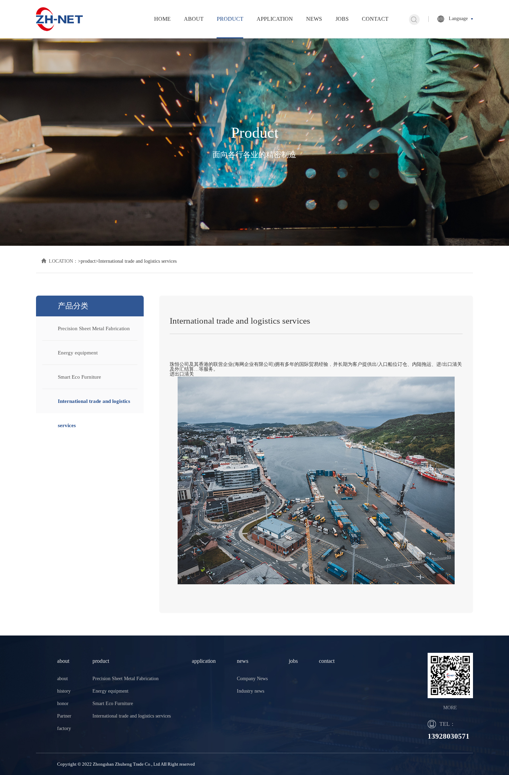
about (194, 19)
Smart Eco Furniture (79, 377)
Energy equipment (78, 352)
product (230, 19)
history (64, 691)
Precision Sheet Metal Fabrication (94, 328)
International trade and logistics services (131, 716)
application (275, 19)
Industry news (250, 691)
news (314, 19)
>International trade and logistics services (136, 261)
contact (375, 19)
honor (63, 703)
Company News (252, 678)
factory (64, 728)
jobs (342, 19)
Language (458, 18)
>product (87, 261)
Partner (64, 716)
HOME (162, 19)
